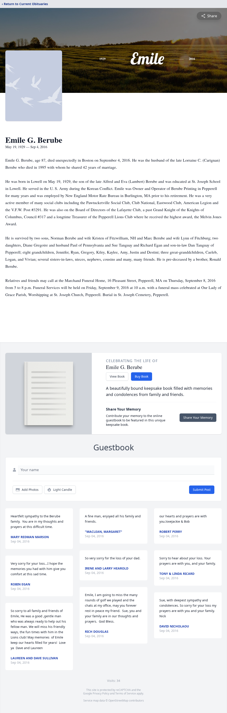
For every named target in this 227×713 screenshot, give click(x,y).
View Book (117, 376)
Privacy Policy (101, 693)
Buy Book (141, 376)
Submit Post (202, 489)
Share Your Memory (198, 417)
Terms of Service (125, 693)
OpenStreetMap (118, 700)
